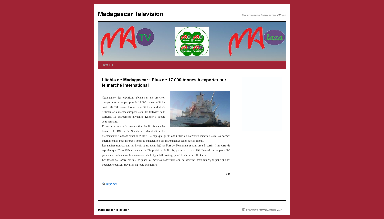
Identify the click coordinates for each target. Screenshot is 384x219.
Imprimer (111, 184)
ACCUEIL (108, 65)
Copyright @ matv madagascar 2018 (264, 209)
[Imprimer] (103, 184)
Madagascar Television (130, 13)
